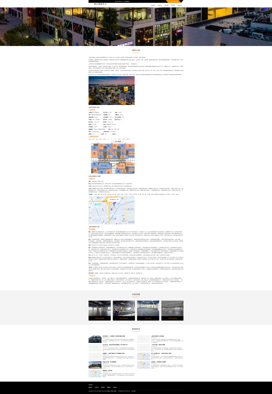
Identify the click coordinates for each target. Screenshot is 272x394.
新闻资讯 (173, 5)
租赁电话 (180, 5)
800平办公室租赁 (99, 318)
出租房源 (166, 5)
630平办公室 (148, 318)
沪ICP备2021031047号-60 (124, 391)
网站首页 (153, 5)
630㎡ (108, 139)
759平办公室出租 (172, 318)
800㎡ (112, 139)
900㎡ (115, 139)
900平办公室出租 (123, 318)
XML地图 (133, 391)
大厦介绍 (160, 5)
